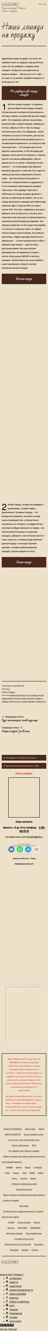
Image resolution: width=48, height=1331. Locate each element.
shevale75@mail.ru (34, 837)
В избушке (10, 4)
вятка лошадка (32, 695)
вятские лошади (20, 698)
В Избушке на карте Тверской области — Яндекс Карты (24, 984)
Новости (12, 692)
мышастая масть (15, 701)
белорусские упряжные (17, 695)
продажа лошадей (28, 701)
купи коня (30, 698)
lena (8, 689)
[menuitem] (14, 1278)
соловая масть (40, 701)
